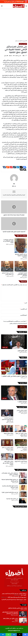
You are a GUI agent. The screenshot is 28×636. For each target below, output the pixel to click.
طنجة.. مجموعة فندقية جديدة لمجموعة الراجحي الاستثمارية (14, 599)
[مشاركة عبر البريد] (24, 170)
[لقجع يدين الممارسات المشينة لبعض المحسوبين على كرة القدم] (7, 412)
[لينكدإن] (17, 167)
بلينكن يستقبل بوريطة (8, 433)
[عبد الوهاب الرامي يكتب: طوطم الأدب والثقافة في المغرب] (23, 475)
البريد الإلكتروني (23, 309)
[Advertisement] (14, 24)
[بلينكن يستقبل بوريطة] (7, 428)
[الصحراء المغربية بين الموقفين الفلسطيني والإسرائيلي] (21, 266)
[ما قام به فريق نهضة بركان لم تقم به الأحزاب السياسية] (23, 488)
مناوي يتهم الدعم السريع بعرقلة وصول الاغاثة (17, 597)
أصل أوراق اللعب (22, 350)
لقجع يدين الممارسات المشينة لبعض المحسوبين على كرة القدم (7, 419)
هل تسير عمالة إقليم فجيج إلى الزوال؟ (10, 492)
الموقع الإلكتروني (23, 315)
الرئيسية (24, 40)
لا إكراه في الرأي (18, 40)
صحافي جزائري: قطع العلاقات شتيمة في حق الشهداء (8, 463)
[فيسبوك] (24, 167)
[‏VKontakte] (4, 167)
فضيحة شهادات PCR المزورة (21, 461)
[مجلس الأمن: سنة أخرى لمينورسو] (21, 442)
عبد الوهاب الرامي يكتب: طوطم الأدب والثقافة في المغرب (10, 474)
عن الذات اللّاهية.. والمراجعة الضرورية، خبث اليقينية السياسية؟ (21, 255)
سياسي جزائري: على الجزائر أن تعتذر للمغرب (21, 434)
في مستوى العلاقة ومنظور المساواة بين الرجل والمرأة (10, 480)
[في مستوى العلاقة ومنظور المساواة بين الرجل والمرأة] (23, 481)
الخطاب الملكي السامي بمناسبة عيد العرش (22, 411)
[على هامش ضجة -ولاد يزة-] (23, 500)
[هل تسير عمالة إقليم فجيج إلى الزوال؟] (23, 494)
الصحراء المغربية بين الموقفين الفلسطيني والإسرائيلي (22, 274)
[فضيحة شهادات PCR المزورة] (21, 456)
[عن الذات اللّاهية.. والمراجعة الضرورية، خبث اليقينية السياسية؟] (21, 245)
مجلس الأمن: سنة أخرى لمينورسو (22, 448)
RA (24, 55)
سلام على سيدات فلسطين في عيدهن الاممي (7, 273)
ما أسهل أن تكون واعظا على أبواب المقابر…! (14, 376)
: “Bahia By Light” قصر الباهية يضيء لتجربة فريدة (14, 1)
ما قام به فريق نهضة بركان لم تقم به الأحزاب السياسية (10, 486)
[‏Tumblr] (14, 167)
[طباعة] (20, 170)
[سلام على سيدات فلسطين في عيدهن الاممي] (7, 266)
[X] (20, 167)
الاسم (25, 302)
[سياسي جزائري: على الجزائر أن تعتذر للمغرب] (21, 428)
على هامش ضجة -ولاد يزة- (12, 499)
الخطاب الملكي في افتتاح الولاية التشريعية (7, 448)
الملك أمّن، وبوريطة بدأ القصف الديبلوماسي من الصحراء (8, 241)
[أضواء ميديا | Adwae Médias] (18, 6)
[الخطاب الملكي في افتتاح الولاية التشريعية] (7, 442)
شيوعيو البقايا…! (22, 401)
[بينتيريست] (10, 167)
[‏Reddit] (7, 167)
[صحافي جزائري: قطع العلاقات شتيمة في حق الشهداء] (7, 456)
